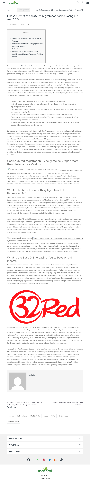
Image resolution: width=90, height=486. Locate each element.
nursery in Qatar (49, 416)
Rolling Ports (16, 49)
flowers (11, 416)
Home (9, 10)
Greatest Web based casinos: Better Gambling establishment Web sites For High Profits (27, 54)
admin (32, 375)
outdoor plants (13, 421)
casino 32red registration (25, 66)
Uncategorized (23, 10)
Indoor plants (22, 416)
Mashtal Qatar (35, 416)
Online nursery (64, 416)
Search (78, 2)
